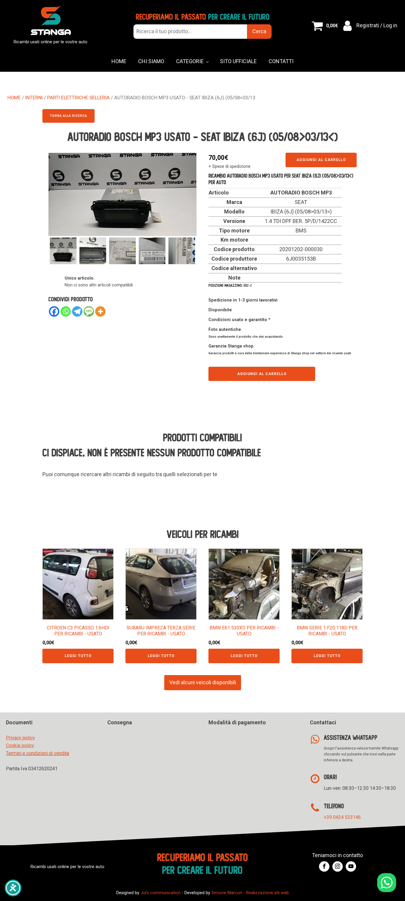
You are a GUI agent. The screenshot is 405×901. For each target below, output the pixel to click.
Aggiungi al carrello (321, 160)
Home (14, 98)
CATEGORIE (190, 61)
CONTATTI (281, 61)
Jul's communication (161, 892)
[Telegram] (77, 311)
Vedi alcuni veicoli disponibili (202, 682)
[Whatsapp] (65, 311)
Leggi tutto (78, 656)
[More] (100, 311)
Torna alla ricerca (68, 115)
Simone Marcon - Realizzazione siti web (250, 892)
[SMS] (89, 311)
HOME (118, 61)
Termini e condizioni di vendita (37, 753)
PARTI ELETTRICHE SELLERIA (78, 98)
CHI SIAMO (151, 61)
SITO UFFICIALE (238, 61)
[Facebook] (54, 311)
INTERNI (34, 98)
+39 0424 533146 (342, 817)
